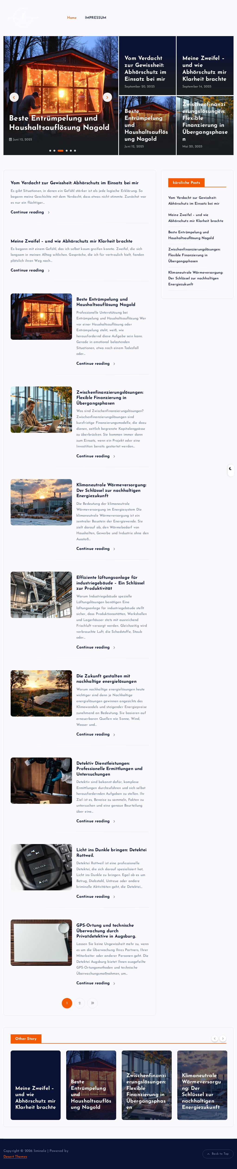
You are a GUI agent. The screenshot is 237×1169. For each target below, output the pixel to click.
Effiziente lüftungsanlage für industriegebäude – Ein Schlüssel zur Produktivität (110, 583)
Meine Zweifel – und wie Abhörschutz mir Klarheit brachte (71, 241)
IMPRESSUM (95, 18)
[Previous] (214, 1038)
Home (72, 18)
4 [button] (66, 150)
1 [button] (49, 150)
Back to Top (220, 1153)
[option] (60, 95)
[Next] (222, 1038)
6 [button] (74, 150)
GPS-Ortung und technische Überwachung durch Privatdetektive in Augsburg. (106, 931)
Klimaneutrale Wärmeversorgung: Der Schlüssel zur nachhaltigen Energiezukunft (111, 490)
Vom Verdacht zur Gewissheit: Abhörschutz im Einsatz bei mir (75, 183)
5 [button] (70, 150)
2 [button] (54, 150)
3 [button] (58, 150)
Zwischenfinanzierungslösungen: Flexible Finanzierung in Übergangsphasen (109, 398)
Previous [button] (14, 97)
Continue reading (28, 212)
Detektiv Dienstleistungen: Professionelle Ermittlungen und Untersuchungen (109, 769)
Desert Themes (15, 1157)
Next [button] (107, 97)
